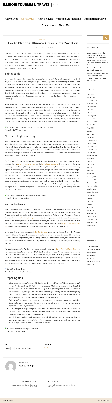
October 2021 (91, 226)
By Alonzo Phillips (35, 48)
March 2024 (90, 137)
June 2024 (90, 134)
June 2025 (90, 113)
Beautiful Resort (92, 246)
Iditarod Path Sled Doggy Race (66, 249)
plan (12, 348)
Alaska (8, 348)
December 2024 (92, 122)
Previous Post (24, 383)
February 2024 (91, 140)
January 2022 (91, 216)
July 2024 (90, 131)
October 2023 (91, 152)
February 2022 (91, 213)
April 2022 (90, 207)
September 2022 (92, 192)
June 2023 (90, 165)
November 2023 (92, 149)
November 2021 (92, 223)
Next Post (61, 383)
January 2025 (91, 119)
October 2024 (91, 125)
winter (30, 348)
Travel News (49, 25)
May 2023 (90, 168)
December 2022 (92, 183)
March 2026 (90, 97)
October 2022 (91, 189)
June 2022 (90, 201)
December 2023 (92, 146)
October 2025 (91, 107)
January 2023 (91, 180)
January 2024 (91, 143)
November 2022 (92, 186)
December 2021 (92, 220)
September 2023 (92, 155)
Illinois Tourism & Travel (26, 4)
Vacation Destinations (68, 18)
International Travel (95, 18)
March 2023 (90, 174)
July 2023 (90, 162)
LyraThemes (106, 400)
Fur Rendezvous (41, 232)
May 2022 (90, 204)
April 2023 (90, 171)
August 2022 (91, 195)
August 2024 (91, 128)
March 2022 (90, 210)
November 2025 (92, 103)
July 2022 (90, 198)
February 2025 (91, 116)
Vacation (24, 348)
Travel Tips (11, 18)
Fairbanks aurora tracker (49, 164)
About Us (64, 25)
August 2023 (91, 158)
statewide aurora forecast (26, 164)
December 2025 (92, 100)
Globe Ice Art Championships (24, 218)
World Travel (28, 18)
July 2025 (90, 110)
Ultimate (17, 348)
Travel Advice (45, 18)
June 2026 (90, 94)
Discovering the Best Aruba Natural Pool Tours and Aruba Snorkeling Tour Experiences (96, 55)
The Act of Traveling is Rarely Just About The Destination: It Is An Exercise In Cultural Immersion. (98, 62)
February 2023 (91, 177)
